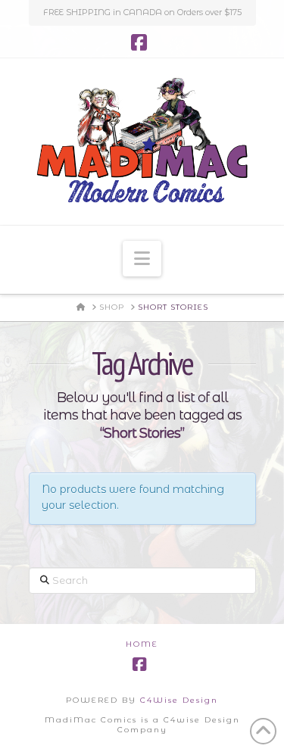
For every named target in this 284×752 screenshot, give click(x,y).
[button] (142, 258)
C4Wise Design (179, 700)
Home (142, 644)
